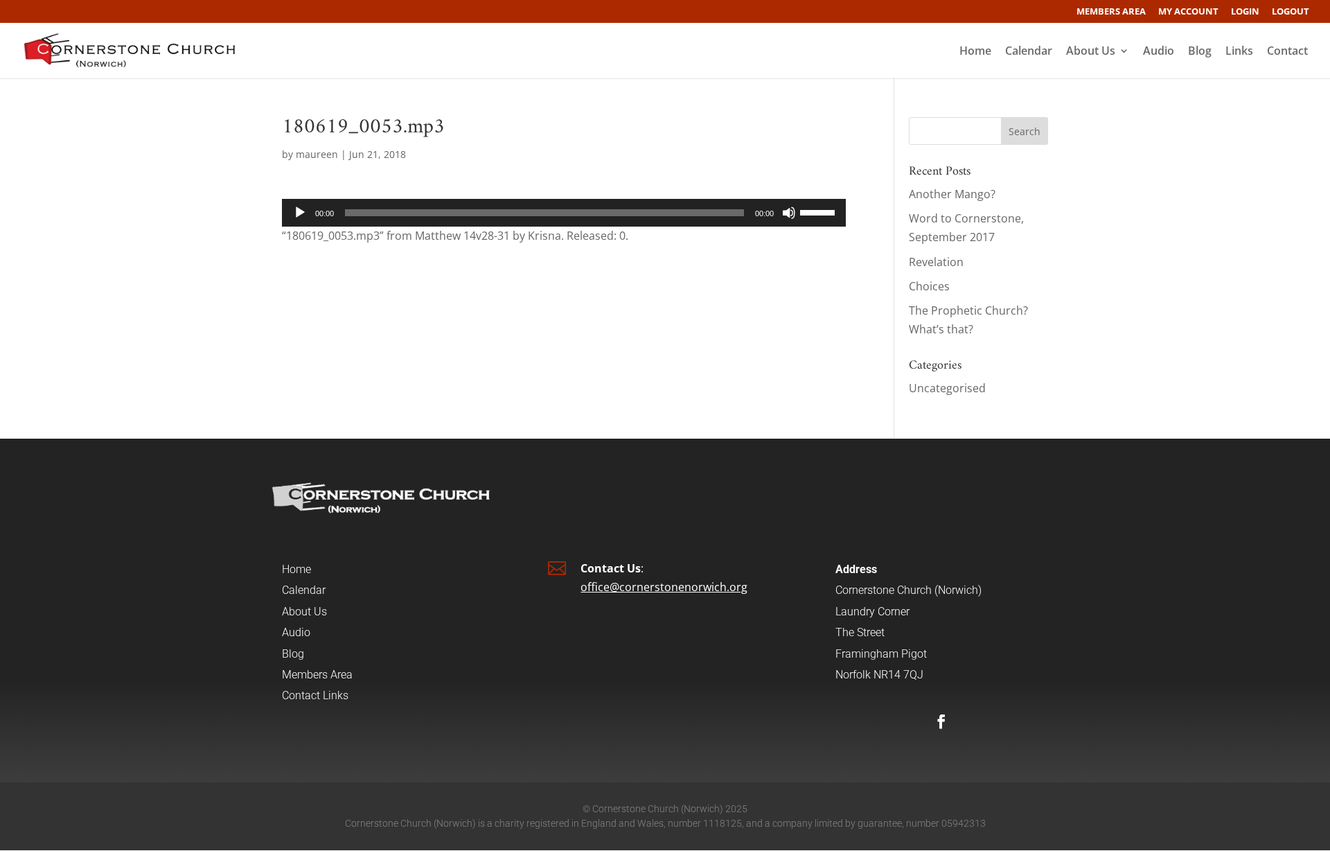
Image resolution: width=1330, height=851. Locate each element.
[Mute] (789, 213)
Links (1239, 52)
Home (975, 52)
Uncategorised (947, 388)
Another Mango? (952, 194)
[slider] (819, 211)
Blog (1200, 52)
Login (1245, 12)
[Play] (300, 213)
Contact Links (315, 695)
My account (1188, 12)
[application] (564, 213)
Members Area (1111, 12)
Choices (929, 286)
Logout (1290, 12)
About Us (1090, 52)
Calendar (1028, 52)
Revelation (936, 262)
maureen (317, 154)
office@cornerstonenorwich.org (663, 587)
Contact (1287, 52)
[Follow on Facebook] (941, 721)
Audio (1158, 52)
